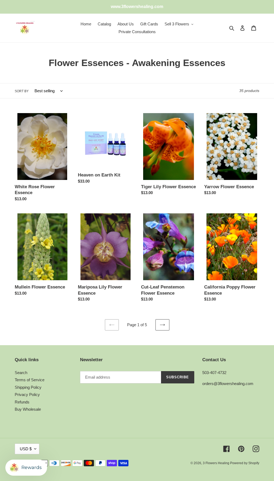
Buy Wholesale (28, 409)
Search (21, 372)
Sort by (22, 91)
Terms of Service (29, 380)
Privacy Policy (27, 394)
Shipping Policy (28, 387)
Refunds (22, 402)
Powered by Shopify (244, 463)
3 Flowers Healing (216, 463)
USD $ (26, 449)
